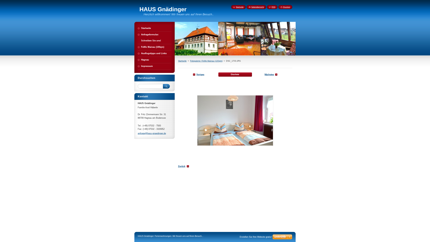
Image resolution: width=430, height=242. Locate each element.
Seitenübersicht (257, 7)
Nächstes (269, 74)
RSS (273, 7)
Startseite (182, 61)
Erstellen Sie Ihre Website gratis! (256, 237)
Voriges (200, 74)
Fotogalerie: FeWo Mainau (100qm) (206, 61)
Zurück (181, 166)
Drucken (286, 7)
